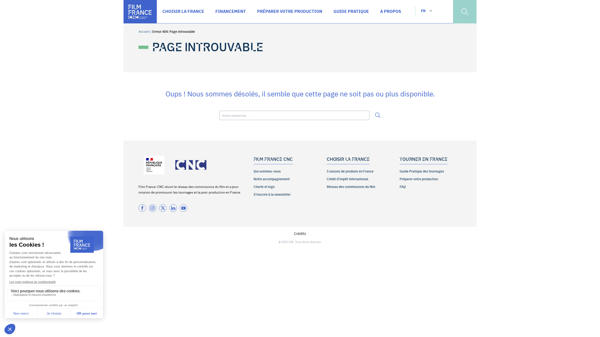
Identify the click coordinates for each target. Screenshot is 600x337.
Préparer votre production (419, 178)
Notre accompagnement (272, 178)
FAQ (403, 186)
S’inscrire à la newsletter (272, 194)
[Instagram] (152, 208)
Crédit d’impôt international (347, 178)
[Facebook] (142, 208)
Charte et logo (264, 186)
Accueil (144, 31)
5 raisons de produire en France (350, 171)
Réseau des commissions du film (351, 186)
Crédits (300, 233)
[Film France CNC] (140, 11)
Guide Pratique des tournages (422, 171)
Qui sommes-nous (267, 171)
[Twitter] (163, 208)
